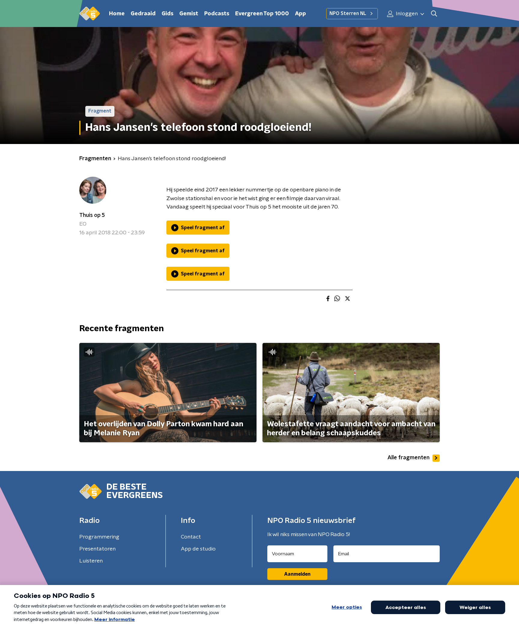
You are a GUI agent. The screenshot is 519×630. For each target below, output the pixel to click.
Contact (191, 537)
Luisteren (91, 561)
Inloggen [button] (406, 13)
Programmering (99, 537)
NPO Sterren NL (347, 13)
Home (117, 13)
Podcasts (216, 13)
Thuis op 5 (92, 215)
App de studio (198, 549)
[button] (434, 13)
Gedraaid (143, 13)
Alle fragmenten (408, 457)
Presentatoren (97, 549)
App (300, 13)
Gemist (188, 13)
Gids (167, 13)
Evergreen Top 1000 (262, 13)
